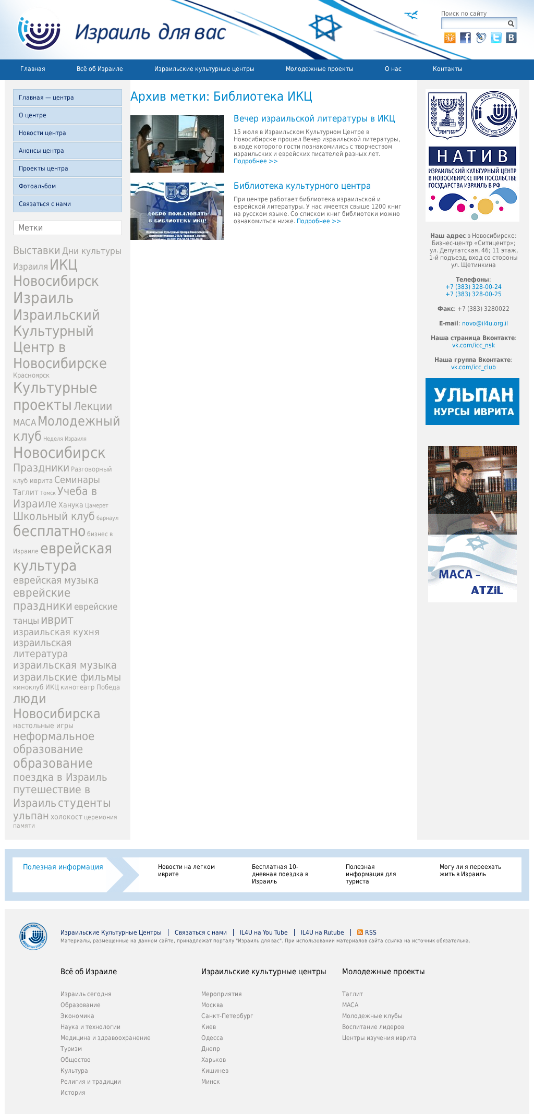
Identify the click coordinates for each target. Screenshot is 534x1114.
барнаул (107, 518)
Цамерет (96, 505)
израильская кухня (56, 632)
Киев (208, 1027)
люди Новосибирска (57, 706)
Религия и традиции (90, 1081)
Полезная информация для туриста (371, 874)
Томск (48, 493)
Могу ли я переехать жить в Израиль (470, 870)
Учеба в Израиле (55, 497)
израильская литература (42, 648)
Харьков (213, 1059)
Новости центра (42, 133)
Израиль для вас (115, 29)
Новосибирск (59, 453)
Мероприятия (221, 994)
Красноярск (31, 375)
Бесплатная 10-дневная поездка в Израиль (280, 874)
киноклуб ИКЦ (36, 687)
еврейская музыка (56, 580)
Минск (210, 1081)
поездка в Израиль (60, 777)
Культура (74, 1070)
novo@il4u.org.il (485, 323)
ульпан (31, 815)
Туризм (71, 1048)
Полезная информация (63, 867)
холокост (66, 817)
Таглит (26, 492)
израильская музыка (65, 665)
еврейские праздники (42, 599)
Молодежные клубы (372, 1016)
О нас (393, 68)
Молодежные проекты (320, 68)
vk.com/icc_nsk (473, 345)
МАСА (24, 423)
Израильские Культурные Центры (111, 932)
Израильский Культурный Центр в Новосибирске (60, 339)
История (73, 1092)
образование (53, 763)
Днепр (210, 1048)
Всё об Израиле (100, 68)
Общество (75, 1059)
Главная (32, 68)
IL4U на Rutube (322, 932)
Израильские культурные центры (204, 68)
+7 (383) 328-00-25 (473, 294)
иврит (57, 619)
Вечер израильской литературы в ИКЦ (314, 119)
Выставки (36, 250)
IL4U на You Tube (264, 932)
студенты (84, 802)
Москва (212, 1005)
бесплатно (49, 531)
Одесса (212, 1038)
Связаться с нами (45, 204)
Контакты (448, 68)
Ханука (70, 505)
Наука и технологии (90, 1027)
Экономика (77, 1016)
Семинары (77, 479)
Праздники (41, 468)
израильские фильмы (67, 677)
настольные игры (43, 725)
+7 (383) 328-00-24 (473, 286)
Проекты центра (43, 168)
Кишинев (214, 1070)
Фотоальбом (37, 186)
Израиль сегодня (86, 994)
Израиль (43, 298)
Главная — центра (46, 97)
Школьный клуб (54, 516)
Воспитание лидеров (373, 1027)
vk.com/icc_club (473, 367)
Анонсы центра (41, 150)
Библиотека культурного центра (302, 186)
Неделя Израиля (65, 438)
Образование (80, 1005)
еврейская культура (62, 557)
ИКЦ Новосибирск (56, 273)
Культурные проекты (55, 396)
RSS (371, 932)
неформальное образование (53, 743)
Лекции (93, 406)
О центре (32, 115)
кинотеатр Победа (90, 687)
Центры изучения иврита (379, 1038)
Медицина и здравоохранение (105, 1038)
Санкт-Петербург (227, 1016)
